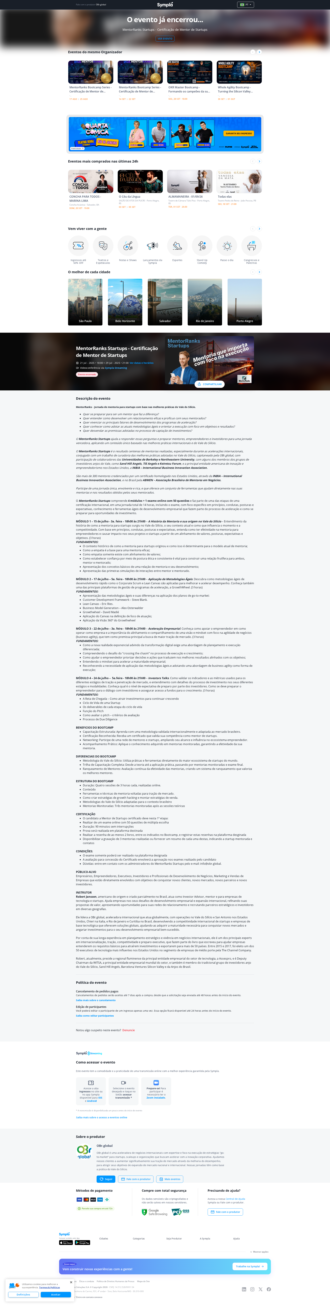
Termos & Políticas (49, 1287)
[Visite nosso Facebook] (269, 1289)
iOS (100, 1097)
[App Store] (66, 1242)
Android (92, 1101)
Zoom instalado (156, 1097)
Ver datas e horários (141, 362)
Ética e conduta (86, 1281)
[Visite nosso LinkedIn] (244, 1289)
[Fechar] (71, 1282)
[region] (40, 1290)
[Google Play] (82, 1242)
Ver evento (165, 38)
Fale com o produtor (138, 1179)
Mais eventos (172, 1179)
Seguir (108, 1179)
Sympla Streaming (116, 367)
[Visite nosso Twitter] (260, 1289)
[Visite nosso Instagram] (252, 1289)
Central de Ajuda (235, 1198)
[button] (14, 1285)
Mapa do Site (143, 1281)
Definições (23, 1294)
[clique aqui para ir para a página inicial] (165, 4)
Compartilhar (212, 384)
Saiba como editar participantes (95, 1015)
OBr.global (101, 4)
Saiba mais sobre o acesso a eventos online (101, 1117)
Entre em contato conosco (89, 1297)
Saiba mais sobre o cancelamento (96, 1000)
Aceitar (55, 1294)
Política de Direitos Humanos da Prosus (115, 1281)
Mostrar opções (260, 1251)
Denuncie (128, 1030)
